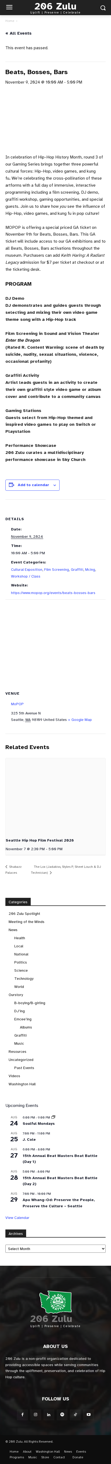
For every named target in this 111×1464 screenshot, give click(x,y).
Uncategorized (21, 1059)
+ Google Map (80, 719)
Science (21, 970)
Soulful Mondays (39, 1123)
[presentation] (55, 795)
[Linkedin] (49, 1415)
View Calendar (17, 1217)
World (19, 986)
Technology (23, 978)
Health (19, 938)
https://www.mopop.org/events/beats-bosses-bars (53, 593)
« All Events (18, 33)
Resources (17, 1051)
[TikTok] (75, 1415)
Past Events (24, 1068)
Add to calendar (33, 485)
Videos (14, 1076)
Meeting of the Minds (26, 921)
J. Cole (29, 1139)
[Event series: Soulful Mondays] (53, 1117)
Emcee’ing (23, 1019)
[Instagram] (35, 1415)
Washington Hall (22, 1084)
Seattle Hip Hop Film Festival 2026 (40, 840)
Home (9, 21)
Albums (26, 1027)
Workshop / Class (25, 576)
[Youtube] (88, 1415)
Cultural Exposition (26, 569)
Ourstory (16, 995)
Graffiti (77, 569)
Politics (20, 962)
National (21, 954)
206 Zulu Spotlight (24, 913)
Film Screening (56, 569)
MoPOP (17, 704)
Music (19, 1043)
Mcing (90, 569)
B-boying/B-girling (29, 1003)
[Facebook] (22, 1415)
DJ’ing (19, 1011)
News (13, 930)
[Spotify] (62, 1415)
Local (18, 946)
